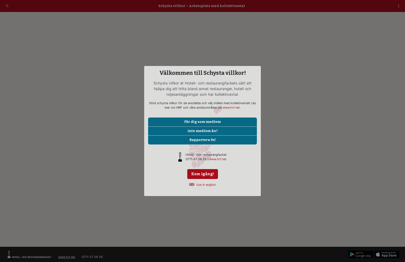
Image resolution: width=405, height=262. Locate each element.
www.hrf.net (217, 159)
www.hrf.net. (232, 107)
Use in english (206, 184)
